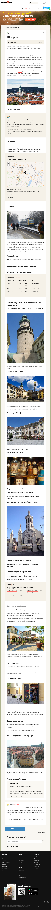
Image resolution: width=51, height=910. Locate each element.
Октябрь (34, 286)
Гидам (20, 854)
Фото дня (20, 864)
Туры (35, 858)
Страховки (36, 870)
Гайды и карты (21, 875)
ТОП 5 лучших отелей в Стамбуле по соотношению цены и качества (26, 793)
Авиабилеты (36, 856)
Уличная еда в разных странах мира (18, 788)
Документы (4, 870)
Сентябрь (34, 283)
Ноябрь (33, 288)
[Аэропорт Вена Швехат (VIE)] (25, 172)
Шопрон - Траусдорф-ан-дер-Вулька (32, 590)
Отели (35, 871)
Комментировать (42, 832)
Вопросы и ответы (22, 877)
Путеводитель (21, 873)
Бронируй (36, 854)
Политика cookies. (25, 906)
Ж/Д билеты (36, 866)
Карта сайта (4, 866)
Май (20, 283)
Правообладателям (6, 856)
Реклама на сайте (5, 864)
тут (14, 73)
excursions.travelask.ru (29, 129)
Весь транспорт (37, 864)
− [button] (8, 165)
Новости (20, 872)
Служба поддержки (6, 862)
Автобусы (36, 868)
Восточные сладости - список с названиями (20, 786)
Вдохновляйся (22, 860)
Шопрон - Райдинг (11, 595)
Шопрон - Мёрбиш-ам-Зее (12, 592)
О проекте (4, 854)
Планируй (21, 867)
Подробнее (10, 197)
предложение (21, 131)
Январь (8, 283)
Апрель (8, 291)
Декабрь (34, 291)
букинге (20, 71)
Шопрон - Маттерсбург (32, 592)
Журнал (20, 862)
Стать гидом (21, 856)
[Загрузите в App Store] (33, 893)
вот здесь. (28, 75)
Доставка (4, 860)
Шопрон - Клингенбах (12, 590)
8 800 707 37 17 (5, 902)
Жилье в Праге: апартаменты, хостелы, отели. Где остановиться (25, 791)
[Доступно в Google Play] (33, 889)
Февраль (9, 286)
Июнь (20, 286)
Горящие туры (21, 870)
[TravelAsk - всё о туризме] (6, 2)
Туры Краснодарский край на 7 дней (19, 796)
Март (8, 288)
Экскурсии (36, 862)
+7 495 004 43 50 (13, 902)
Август (20, 291)
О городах (6, 8)
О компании (4, 858)
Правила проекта (5, 868)
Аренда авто (36, 860)
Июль (20, 288)
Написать (43, 840)
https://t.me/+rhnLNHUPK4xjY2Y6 (15, 48)
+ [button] (8, 163)
